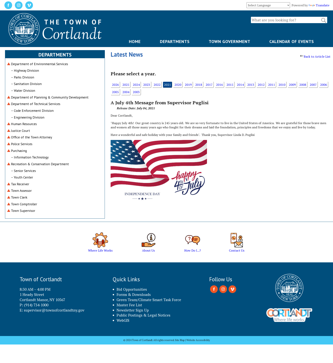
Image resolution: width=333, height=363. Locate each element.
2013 (250, 85)
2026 (115, 85)
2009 (292, 85)
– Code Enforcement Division (32, 110)
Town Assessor (21, 190)
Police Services (21, 144)
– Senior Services (23, 170)
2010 (281, 85)
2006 (323, 85)
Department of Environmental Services (39, 64)
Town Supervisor (23, 210)
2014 (240, 85)
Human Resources (24, 124)
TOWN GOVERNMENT (229, 41)
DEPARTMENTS (175, 41)
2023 (146, 85)
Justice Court (20, 130)
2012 (261, 85)
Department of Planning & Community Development (49, 97)
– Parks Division (22, 77)
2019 (188, 85)
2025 (125, 85)
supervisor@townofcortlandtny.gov (54, 310)
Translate (322, 5)
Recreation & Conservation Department (40, 164)
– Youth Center (22, 177)
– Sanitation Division (26, 84)
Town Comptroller (24, 204)
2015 (229, 85)
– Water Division (23, 90)
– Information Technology (30, 157)
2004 (125, 92)
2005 (115, 92)
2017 (209, 85)
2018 (198, 85)
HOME (135, 41)
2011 (271, 85)
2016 (219, 85)
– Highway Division (25, 70)
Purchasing (19, 150)
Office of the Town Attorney (31, 137)
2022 (157, 85)
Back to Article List (317, 56)
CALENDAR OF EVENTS (291, 41)
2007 (313, 85)
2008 (302, 85)
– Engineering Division (27, 117)
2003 (136, 92)
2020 (177, 85)
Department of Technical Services (35, 104)
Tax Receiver (20, 184)
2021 (167, 85)
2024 (136, 85)
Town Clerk (19, 197)
